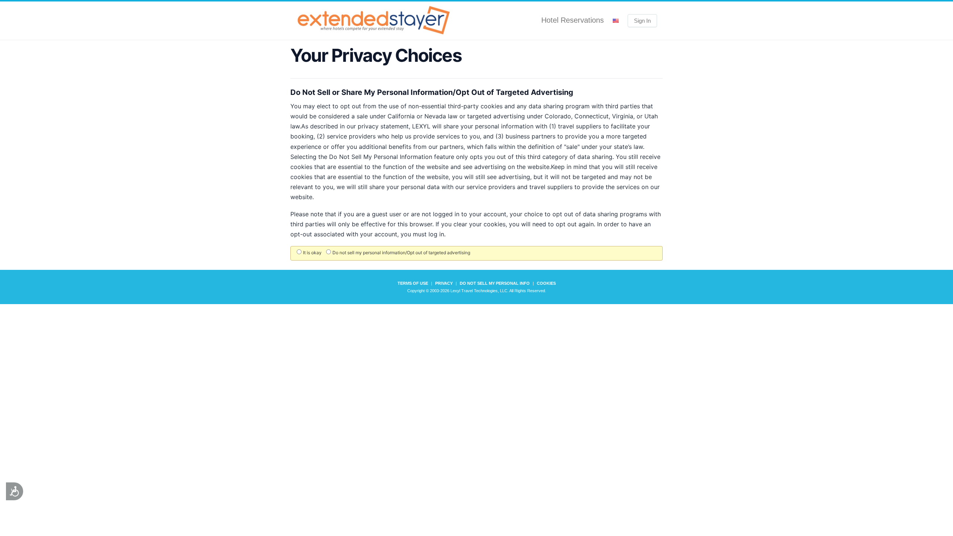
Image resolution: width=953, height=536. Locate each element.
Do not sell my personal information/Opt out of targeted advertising (401, 252)
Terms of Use (413, 283)
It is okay (312, 252)
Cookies (546, 283)
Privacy (444, 283)
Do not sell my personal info (495, 283)
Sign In (642, 20)
